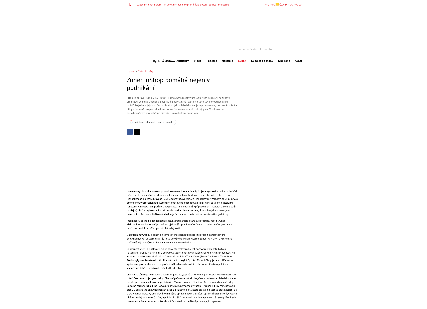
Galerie (300, 61)
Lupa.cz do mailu (262, 61)
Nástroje (227, 61)
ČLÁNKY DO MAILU (290, 4)
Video (197, 61)
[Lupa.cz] (130, 5)
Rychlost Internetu (156, 61)
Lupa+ (242, 61)
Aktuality (182, 61)
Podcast (211, 61)
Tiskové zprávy (145, 71)
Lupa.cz (130, 71)
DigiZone (284, 61)
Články (167, 61)
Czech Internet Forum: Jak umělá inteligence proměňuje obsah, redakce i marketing (183, 4)
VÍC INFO (270, 4)
